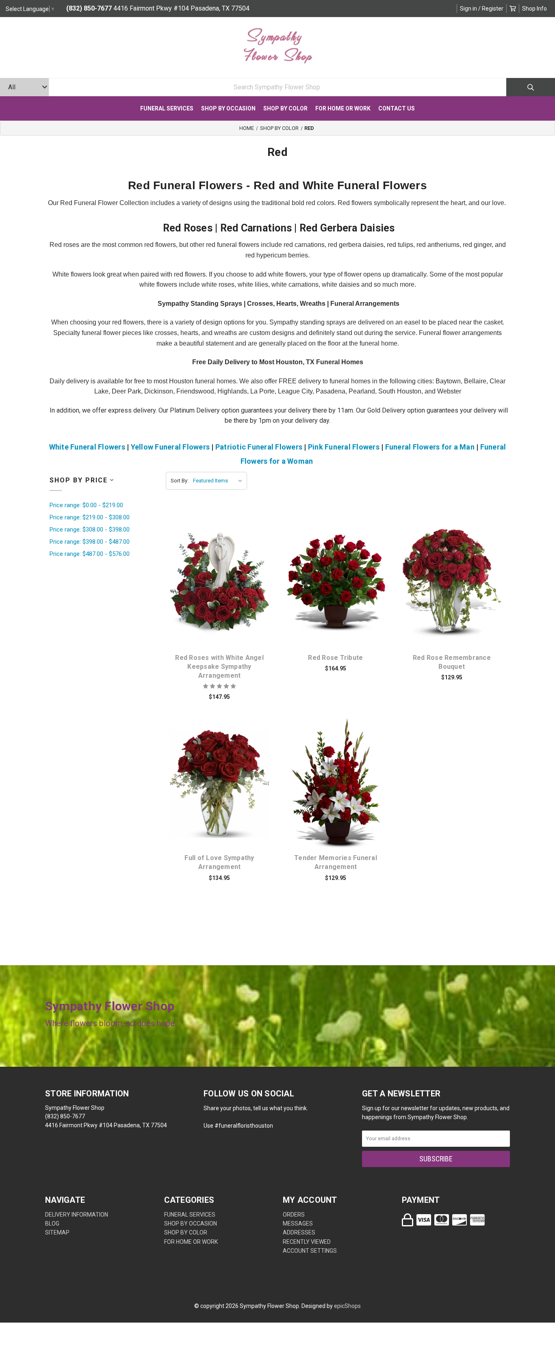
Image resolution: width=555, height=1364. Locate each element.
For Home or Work (343, 108)
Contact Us (396, 108)
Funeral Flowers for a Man (430, 447)
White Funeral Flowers (87, 447)
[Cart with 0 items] (513, 8)
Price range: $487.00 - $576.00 (90, 554)
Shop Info (534, 8)
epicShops (347, 1306)
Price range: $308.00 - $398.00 (90, 529)
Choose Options (224, 596)
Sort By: (180, 481)
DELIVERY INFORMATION (76, 1214)
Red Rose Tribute (335, 657)
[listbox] (219, 480)
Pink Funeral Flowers (343, 447)
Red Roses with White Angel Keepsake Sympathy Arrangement (219, 667)
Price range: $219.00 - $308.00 (90, 517)
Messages (298, 1223)
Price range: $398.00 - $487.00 (90, 541)
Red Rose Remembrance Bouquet (452, 662)
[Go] (530, 87)
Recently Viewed (307, 1242)
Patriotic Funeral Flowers (258, 447)
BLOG (52, 1223)
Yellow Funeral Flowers (170, 447)
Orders (294, 1214)
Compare (229, 575)
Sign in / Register (481, 8)
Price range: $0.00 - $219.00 (86, 505)
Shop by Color (285, 108)
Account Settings (310, 1250)
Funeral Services (166, 108)
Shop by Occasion (228, 108)
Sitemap (57, 1232)
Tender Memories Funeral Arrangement (335, 862)
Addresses (299, 1232)
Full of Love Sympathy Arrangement (219, 862)
